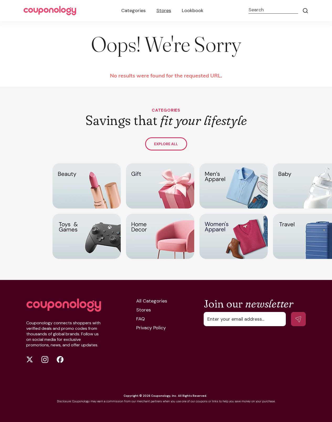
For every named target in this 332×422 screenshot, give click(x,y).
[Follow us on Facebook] (60, 359)
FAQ (140, 318)
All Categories (151, 301)
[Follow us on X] (29, 359)
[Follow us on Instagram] (44, 359)
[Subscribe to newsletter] (298, 319)
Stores (163, 10)
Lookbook (192, 10)
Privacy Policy (151, 327)
